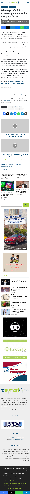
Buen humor (24, 480)
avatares (10, 106)
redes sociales (11, 108)
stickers (17, 108)
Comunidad (6, 483)
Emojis (20, 106)
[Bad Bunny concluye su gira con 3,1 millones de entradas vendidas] (5, 289)
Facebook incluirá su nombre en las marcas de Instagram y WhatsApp (7, 195)
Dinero (24, 483)
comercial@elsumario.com (16, 439)
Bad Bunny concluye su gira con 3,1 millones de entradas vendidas (19, 289)
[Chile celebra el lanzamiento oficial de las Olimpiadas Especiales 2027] (5, 312)
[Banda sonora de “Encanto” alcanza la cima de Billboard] (22, 167)
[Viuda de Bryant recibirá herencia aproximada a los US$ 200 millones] (22, 184)
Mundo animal (10, 488)
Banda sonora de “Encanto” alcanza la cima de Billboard (21, 174)
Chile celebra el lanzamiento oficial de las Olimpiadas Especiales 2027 (18, 311)
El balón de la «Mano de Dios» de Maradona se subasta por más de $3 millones (19, 296)
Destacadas (5, 7)
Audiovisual (6, 480)
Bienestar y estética (15, 480)
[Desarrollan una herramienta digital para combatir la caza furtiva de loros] (5, 304)
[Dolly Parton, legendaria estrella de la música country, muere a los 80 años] (5, 282)
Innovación (12, 7)
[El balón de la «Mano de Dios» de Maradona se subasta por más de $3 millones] (5, 297)
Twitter (4, 100)
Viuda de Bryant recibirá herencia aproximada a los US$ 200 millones (22, 191)
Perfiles (16, 488)
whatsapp (22, 108)
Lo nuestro (23, 485)
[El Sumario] (15, 2)
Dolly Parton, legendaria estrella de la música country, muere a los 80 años (19, 281)
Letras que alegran (15, 485)
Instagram (9, 100)
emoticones (4, 108)
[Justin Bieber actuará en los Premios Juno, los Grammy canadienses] (7, 168)
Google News (22, 95)
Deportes (20, 483)
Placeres (21, 488)
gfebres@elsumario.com (18, 437)
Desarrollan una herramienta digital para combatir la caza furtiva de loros (19, 303)
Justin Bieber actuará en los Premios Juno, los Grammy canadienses (7, 175)
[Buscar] (26, 205)
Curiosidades (13, 483)
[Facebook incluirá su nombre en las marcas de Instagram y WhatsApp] (7, 186)
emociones (15, 106)
